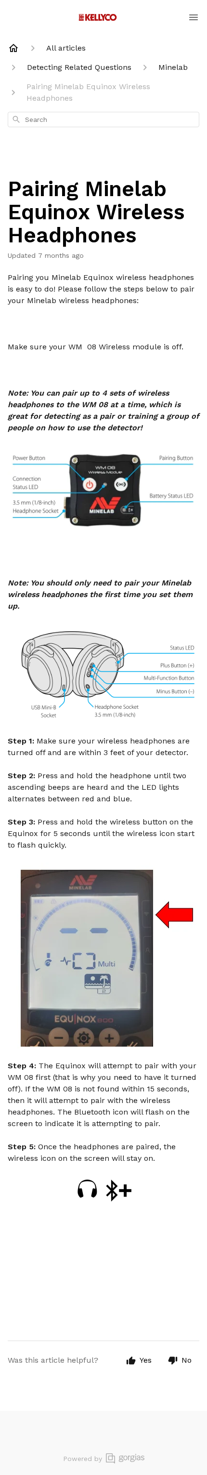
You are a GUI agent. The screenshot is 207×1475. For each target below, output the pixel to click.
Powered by (82, 1458)
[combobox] (103, 119)
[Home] (13, 48)
